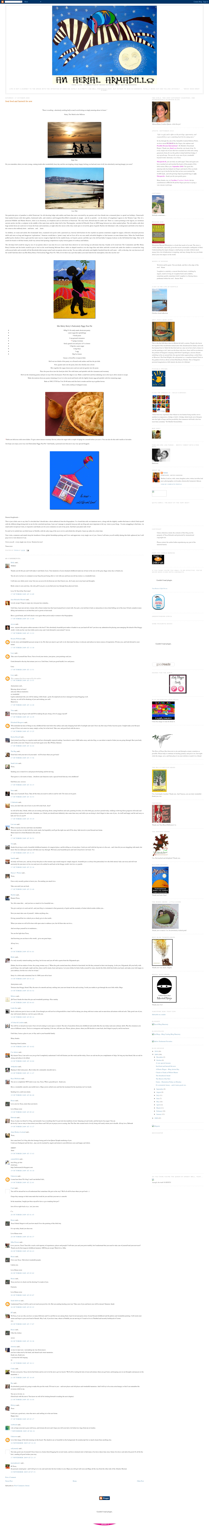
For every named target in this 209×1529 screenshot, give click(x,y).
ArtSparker (14, 1066)
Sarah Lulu (14, 763)
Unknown (14, 1176)
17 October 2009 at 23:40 (22, 889)
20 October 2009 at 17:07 (22, 1324)
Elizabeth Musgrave (17, 722)
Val (12, 844)
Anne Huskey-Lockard (18, 1132)
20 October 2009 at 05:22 (22, 1307)
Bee (12, 1383)
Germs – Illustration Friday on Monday (168, 1082)
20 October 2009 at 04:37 (22, 1237)
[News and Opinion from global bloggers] (159, 496)
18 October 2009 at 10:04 (22, 1061)
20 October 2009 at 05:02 (22, 1273)
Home (75, 1481)
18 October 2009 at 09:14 (22, 1017)
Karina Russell (15, 737)
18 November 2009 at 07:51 (23, 1472)
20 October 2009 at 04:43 (22, 1251)
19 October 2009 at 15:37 (22, 1126)
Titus (12, 710)
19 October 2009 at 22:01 (22, 1182)
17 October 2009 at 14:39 (22, 717)
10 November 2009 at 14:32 (23, 1443)
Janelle (13, 858)
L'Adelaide (14, 802)
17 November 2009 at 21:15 (23, 1457)
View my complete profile (171, 484)
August (158, 1092)
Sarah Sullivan (15, 1300)
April (158, 1105)
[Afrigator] (156, 1126)
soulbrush (14, 1424)
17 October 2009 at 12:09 (22, 594)
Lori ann (13, 824)
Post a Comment (10, 1477)
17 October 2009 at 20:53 (22, 838)
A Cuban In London (17, 1022)
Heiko (13, 957)
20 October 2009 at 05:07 (22, 1295)
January (159, 1114)
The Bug (13, 751)
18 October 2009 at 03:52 (22, 991)
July (158, 1095)
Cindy (13, 1368)
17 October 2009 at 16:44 (22, 746)
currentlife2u (15, 1159)
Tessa (165, 473)
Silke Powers (15, 1242)
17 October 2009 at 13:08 (22, 619)
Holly (13, 562)
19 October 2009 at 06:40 (22, 1095)
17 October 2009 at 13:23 (22, 633)
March (158, 1108)
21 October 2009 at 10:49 (22, 1377)
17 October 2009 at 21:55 (22, 853)
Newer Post (9, 1481)
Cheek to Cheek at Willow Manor (167, 1072)
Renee (13, 1100)
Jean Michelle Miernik (18, 599)
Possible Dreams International (167, 145)
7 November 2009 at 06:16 (23, 1431)
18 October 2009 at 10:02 (22, 1046)
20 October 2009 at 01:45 (22, 1215)
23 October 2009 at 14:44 (22, 1399)
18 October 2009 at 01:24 (22, 979)
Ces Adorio (14, 1052)
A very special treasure (163, 1063)
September (160, 1089)
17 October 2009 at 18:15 (22, 785)
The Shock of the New (163, 1079)
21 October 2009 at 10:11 (22, 1363)
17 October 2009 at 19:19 (22, 819)
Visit (159, 588)
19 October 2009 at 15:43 (22, 1153)
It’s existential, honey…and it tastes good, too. (171, 1085)
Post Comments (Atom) (21, 1485)
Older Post (140, 1481)
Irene (12, 790)
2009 (156, 1054)
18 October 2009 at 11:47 (22, 1073)
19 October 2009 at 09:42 (22, 1112)
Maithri (13, 895)
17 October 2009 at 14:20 (22, 705)
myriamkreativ (15, 1463)
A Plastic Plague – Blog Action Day (167, 1069)
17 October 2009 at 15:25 (22, 731)
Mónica (13, 996)
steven (13, 624)
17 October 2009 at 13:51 (22, 669)
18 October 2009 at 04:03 (22, 1002)
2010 (156, 1051)
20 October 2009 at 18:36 (22, 1341)
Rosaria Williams (16, 638)
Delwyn (13, 1405)
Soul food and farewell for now (166, 1066)
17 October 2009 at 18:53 (22, 797)
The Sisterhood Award (163, 1075)
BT (12, 1312)
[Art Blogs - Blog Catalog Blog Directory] (166, 1034)
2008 (156, 1118)
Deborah (13, 1117)
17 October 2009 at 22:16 (22, 867)
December (159, 1057)
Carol (12, 1188)
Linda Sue (14, 1008)
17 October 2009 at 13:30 (22, 647)
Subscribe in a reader (159, 1014)
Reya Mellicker (16, 1078)
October (159, 1060)
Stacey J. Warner (16, 873)
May (158, 1101)
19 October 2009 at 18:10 (22, 1170)
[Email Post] (28, 550)
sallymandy (14, 1448)
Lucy (12, 653)
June (158, 1098)
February (159, 1111)
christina (13, 1346)
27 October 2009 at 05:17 (22, 1419)
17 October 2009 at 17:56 (22, 758)
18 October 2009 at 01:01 (22, 951)
